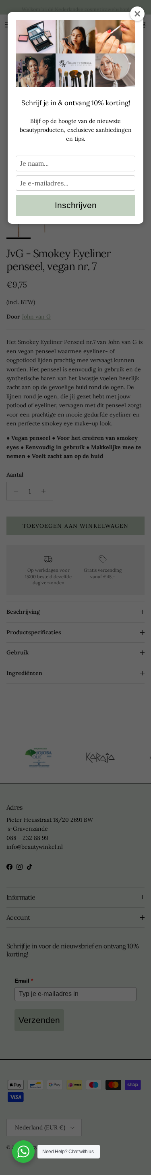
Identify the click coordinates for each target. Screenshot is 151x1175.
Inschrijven (76, 205)
